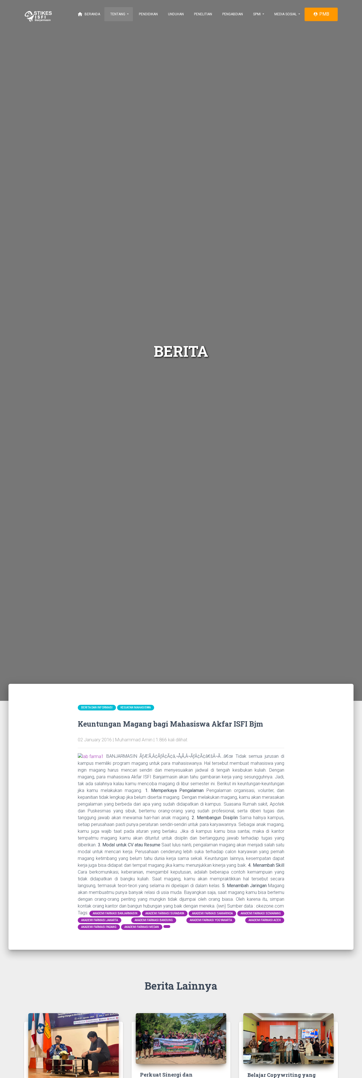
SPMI (257, 14)
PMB (321, 14)
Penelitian (202, 14)
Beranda (88, 14)
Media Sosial (285, 14)
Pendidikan (148, 14)
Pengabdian (232, 14)
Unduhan (175, 14)
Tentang (117, 14)
